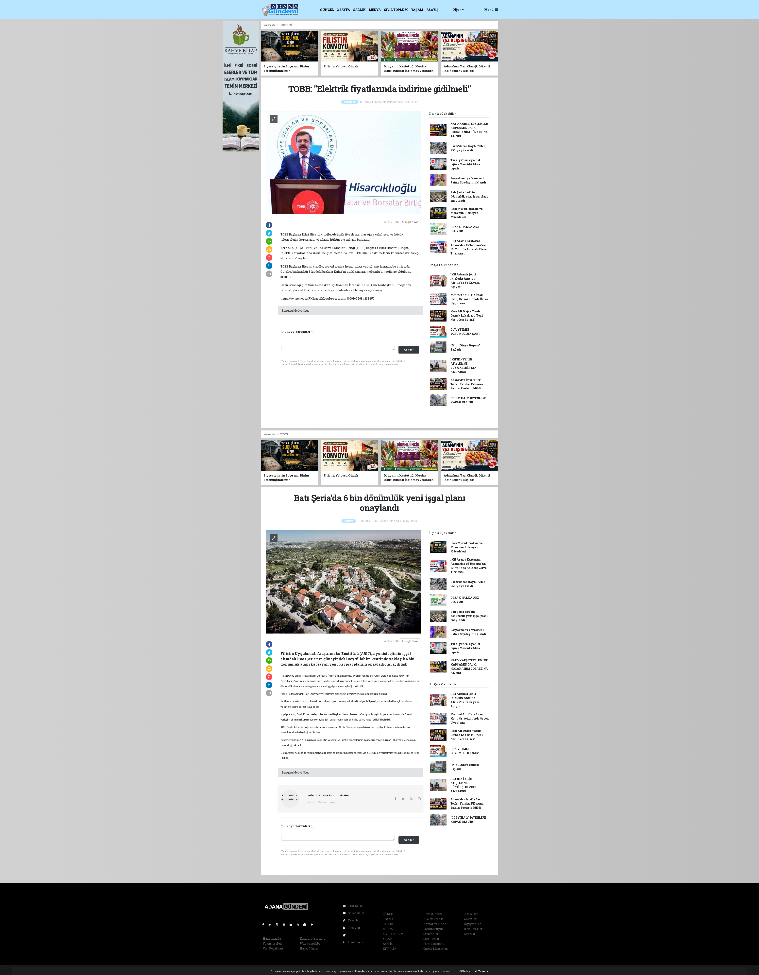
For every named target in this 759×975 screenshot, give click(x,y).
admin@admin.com (322, 802)
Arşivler (354, 928)
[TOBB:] (343, 162)
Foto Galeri (356, 906)
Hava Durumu (432, 914)
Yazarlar (353, 920)
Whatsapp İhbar (311, 943)
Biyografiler (472, 924)
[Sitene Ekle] (313, 924)
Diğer (456, 10)
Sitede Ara (471, 914)
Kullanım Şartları (312, 938)
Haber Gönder (309, 948)
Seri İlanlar (431, 939)
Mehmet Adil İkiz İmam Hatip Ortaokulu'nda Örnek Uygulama (469, 299)
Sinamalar (430, 934)
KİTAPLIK (389, 948)
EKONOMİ (285, 25)
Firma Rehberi (433, 944)
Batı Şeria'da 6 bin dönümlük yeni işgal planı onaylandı (469, 196)
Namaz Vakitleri (435, 924)
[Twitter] (271, 924)
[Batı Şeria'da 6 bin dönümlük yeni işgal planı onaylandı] (343, 581)
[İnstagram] (278, 924)
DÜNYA (284, 434)
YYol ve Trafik (433, 919)
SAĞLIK (359, 10)
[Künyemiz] (345, 935)
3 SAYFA (343, 10)
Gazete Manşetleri (435, 948)
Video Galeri (356, 913)
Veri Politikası (273, 948)
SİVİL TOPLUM (396, 10)
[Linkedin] (292, 924)
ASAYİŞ (432, 10)
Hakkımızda (272, 938)
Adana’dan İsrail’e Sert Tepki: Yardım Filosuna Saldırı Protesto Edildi (466, 384)
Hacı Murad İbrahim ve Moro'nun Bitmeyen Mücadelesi (466, 213)
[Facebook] (264, 924)
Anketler (470, 919)
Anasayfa (270, 25)
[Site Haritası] (306, 924)
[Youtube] (285, 924)
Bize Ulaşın (355, 942)
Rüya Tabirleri (473, 929)
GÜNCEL (327, 10)
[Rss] (299, 924)
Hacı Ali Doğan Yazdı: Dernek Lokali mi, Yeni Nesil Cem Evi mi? (466, 315)
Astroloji (470, 934)
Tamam (482, 971)
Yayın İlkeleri (272, 943)
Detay (466, 971)
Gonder (408, 349)
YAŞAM (417, 10)
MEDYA (375, 10)
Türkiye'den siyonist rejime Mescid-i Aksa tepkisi (465, 164)
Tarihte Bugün (433, 929)
